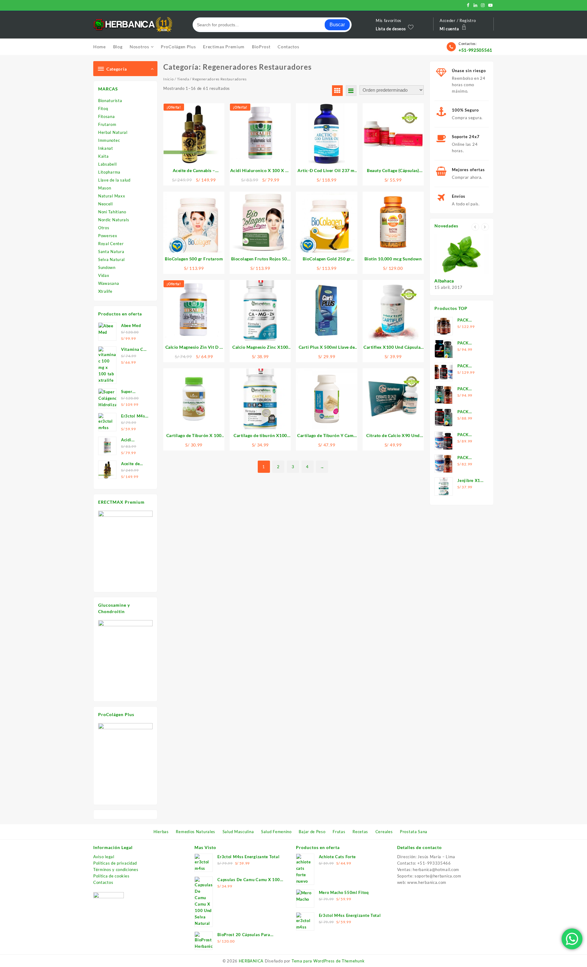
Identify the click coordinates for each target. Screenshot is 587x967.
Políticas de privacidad (115, 863)
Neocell (105, 203)
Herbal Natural (112, 132)
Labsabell (107, 164)
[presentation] (475, 227)
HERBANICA (251, 960)
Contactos (103, 882)
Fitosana (106, 116)
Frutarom (107, 124)
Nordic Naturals (113, 219)
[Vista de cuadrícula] (337, 90)
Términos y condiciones (115, 869)
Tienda (183, 79)
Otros (103, 227)
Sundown (107, 267)
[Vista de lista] (351, 90)
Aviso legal (103, 856)
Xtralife (105, 291)
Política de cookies (111, 875)
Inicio (168, 79)
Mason (104, 188)
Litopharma (109, 172)
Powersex (107, 235)
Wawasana (108, 283)
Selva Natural (111, 259)
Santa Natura (111, 251)
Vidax (103, 275)
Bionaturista (110, 100)
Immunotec (109, 140)
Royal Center (111, 243)
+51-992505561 (475, 50)
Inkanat (105, 148)
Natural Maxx (111, 195)
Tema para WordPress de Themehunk (328, 960)
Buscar (337, 24)
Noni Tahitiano (112, 211)
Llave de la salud (114, 180)
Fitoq (103, 108)
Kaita (103, 156)
